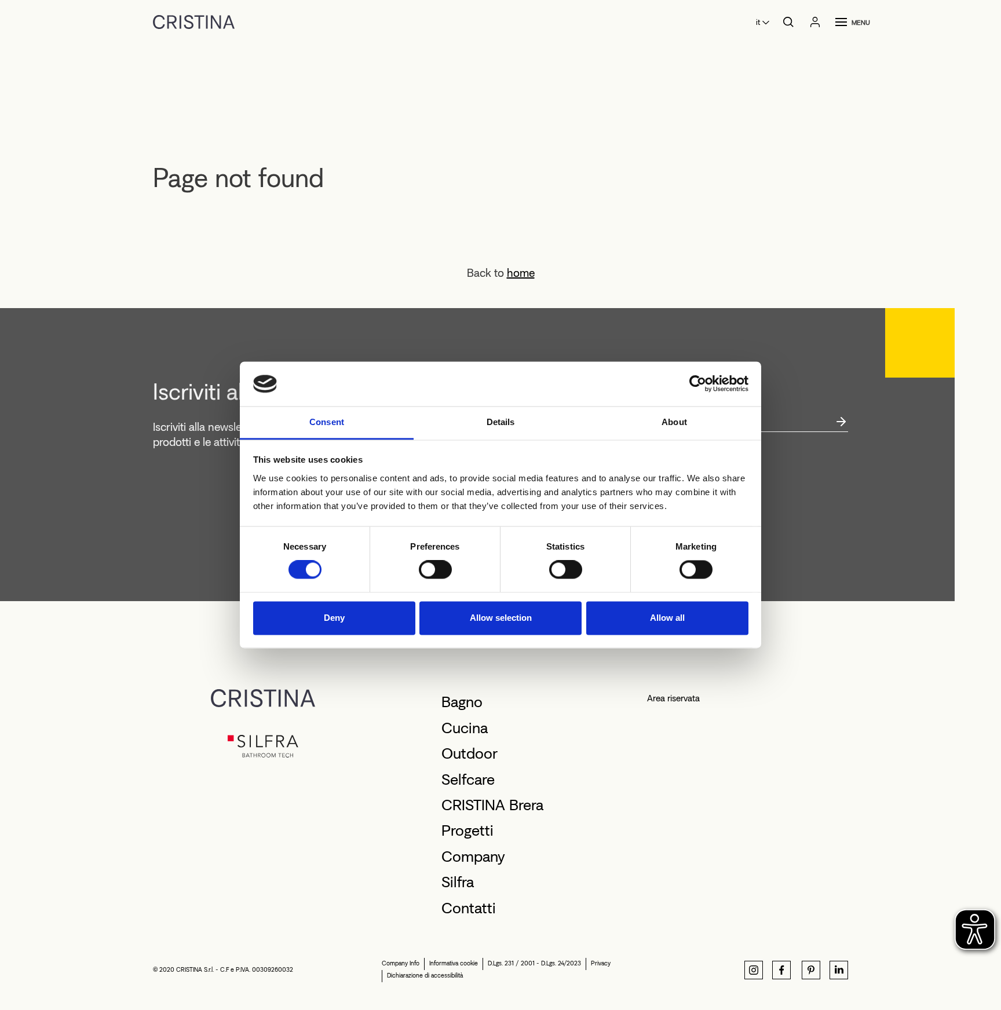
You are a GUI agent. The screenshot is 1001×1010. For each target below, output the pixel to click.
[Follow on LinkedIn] (839, 970)
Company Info (400, 963)
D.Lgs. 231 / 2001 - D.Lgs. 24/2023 (534, 963)
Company (473, 856)
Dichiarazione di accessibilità (425, 975)
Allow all (667, 618)
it (758, 22)
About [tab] (674, 422)
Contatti (468, 908)
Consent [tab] (326, 422)
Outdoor (469, 753)
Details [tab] (501, 422)
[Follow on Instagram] (753, 970)
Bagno (462, 702)
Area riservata (673, 698)
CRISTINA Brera (492, 805)
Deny (334, 618)
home (521, 273)
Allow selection (501, 618)
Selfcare (468, 779)
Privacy (601, 963)
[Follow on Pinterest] (811, 970)
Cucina (464, 728)
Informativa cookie (453, 963)
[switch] (435, 570)
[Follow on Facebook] (781, 970)
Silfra (457, 882)
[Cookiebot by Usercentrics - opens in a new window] (697, 384)
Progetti (467, 830)
